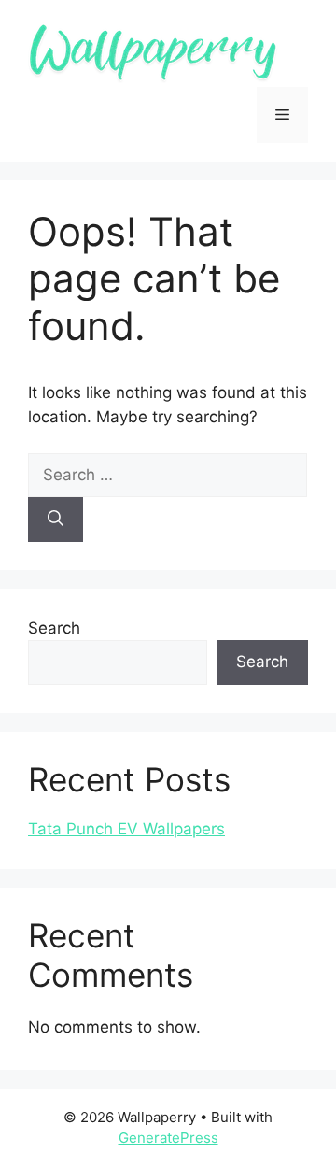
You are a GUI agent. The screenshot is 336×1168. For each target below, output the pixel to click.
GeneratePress (168, 1138)
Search (54, 628)
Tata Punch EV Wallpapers (126, 828)
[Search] (55, 519)
